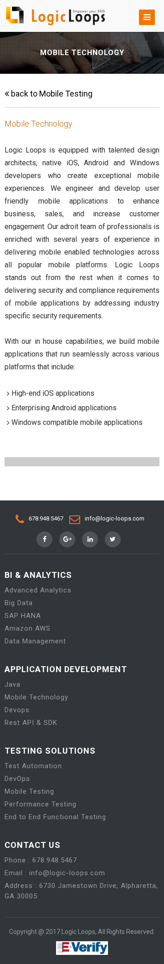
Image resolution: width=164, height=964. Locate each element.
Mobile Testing (29, 791)
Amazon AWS (28, 628)
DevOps (17, 779)
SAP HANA (23, 616)
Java (12, 684)
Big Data (19, 603)
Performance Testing (41, 804)
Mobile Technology (36, 697)
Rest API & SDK (31, 723)
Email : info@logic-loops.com (55, 873)
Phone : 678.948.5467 (41, 860)
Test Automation (33, 766)
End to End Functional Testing (55, 817)
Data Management (35, 641)
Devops (17, 710)
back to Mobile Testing (50, 93)
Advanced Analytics (38, 590)
